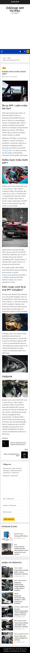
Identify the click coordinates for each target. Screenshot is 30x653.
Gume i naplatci (18, 568)
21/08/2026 (19, 617)
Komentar (10, 476)
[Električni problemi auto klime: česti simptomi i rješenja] (7, 624)
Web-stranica (7, 512)
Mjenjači (16, 593)
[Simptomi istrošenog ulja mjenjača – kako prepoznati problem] (7, 598)
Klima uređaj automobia (20, 580)
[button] (2, 51)
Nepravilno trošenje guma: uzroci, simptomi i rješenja (21, 572)
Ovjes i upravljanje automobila (22, 634)
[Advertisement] (15, 31)
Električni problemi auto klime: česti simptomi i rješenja (21, 625)
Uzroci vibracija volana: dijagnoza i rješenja (21, 638)
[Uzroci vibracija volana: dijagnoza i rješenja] (7, 638)
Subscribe (28, 51)
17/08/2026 (18, 642)
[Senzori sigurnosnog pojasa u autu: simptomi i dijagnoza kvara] (7, 611)
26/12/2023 (19, 538)
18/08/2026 (19, 629)
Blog (4, 68)
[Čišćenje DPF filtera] (7, 536)
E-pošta (9, 505)
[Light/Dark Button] (21, 51)
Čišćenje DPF (6, 150)
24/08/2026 (19, 576)
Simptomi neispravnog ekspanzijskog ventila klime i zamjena (19, 586)
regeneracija (7, 275)
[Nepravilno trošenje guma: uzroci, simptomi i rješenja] (7, 572)
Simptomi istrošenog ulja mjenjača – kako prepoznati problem (19, 599)
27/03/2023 (14, 77)
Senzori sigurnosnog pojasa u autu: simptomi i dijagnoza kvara (21, 612)
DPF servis (6, 77)
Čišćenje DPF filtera (15, 9)
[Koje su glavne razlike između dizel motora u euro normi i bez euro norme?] (7, 549)
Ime (8, 499)
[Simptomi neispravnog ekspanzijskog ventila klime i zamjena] (7, 585)
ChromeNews (14, 651)
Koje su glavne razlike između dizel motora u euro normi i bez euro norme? (21, 550)
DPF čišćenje (20, 534)
